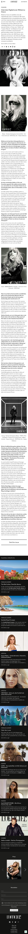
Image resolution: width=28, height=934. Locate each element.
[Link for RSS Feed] (18, 922)
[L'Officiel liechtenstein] (14, 2)
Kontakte (14, 927)
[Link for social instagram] (9, 922)
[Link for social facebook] (12, 922)
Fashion (3, 7)
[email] (2, 47)
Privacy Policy (14, 906)
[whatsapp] (13, 47)
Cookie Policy (14, 931)
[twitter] (11, 47)
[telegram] (15, 47)
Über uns (14, 925)
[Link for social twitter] (15, 922)
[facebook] (4, 47)
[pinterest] (6, 47)
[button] (25, 869)
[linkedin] (8, 47)
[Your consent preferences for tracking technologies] (25, 931)
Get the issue (14, 542)
